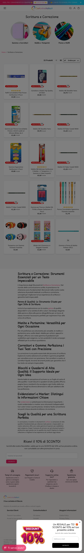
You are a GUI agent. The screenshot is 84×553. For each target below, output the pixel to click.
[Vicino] (79, 522)
